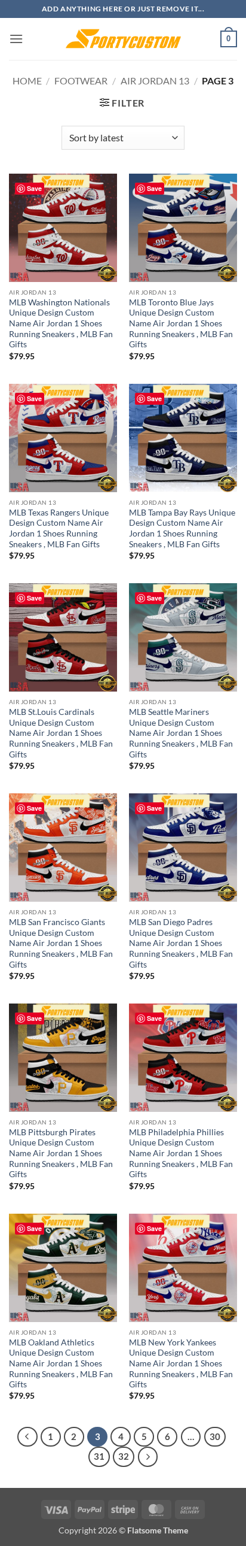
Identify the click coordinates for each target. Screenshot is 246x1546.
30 (215, 1436)
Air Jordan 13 (155, 80)
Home (27, 80)
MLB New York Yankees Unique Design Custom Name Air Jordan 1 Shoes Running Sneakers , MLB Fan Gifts (181, 1364)
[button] (16, 38)
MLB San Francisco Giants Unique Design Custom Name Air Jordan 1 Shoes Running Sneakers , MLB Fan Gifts (61, 943)
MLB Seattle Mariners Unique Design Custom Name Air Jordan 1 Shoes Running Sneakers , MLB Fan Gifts (181, 733)
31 (99, 1456)
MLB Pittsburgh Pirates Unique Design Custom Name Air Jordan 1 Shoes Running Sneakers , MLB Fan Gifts (61, 1153)
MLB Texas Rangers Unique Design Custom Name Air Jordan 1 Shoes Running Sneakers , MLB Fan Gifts (59, 528)
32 (123, 1456)
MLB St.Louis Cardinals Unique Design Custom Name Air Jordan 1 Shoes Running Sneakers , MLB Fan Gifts (61, 733)
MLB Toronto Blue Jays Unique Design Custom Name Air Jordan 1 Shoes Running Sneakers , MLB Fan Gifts (181, 324)
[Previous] (27, 1437)
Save (34, 188)
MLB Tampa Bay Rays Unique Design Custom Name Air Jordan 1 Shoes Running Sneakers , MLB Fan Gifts (182, 528)
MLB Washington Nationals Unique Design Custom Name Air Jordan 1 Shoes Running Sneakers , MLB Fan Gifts (61, 324)
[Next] (148, 1457)
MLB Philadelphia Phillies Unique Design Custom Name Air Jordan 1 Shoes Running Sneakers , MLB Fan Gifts (181, 1153)
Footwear (80, 80)
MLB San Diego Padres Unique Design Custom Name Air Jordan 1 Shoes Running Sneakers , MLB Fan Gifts (181, 943)
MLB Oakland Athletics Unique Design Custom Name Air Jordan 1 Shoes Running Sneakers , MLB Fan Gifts (61, 1364)
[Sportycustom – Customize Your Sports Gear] (123, 39)
